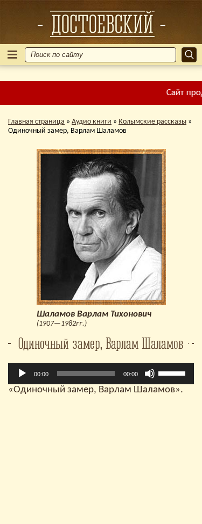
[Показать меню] (12, 54)
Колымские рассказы (152, 122)
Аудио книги (92, 122)
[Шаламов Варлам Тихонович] (101, 24)
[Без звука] (149, 373)
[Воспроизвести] (22, 373)
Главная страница (36, 122)
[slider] (173, 372)
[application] (101, 373)
